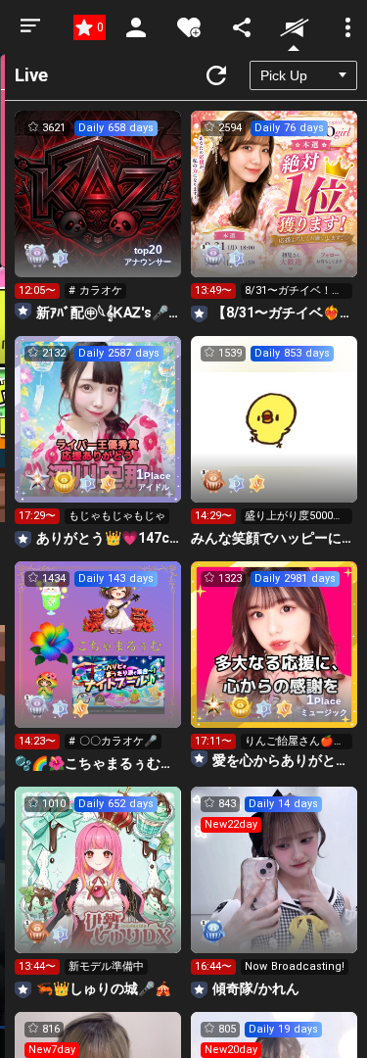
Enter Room (98, 211)
